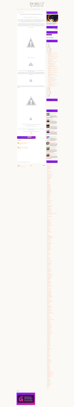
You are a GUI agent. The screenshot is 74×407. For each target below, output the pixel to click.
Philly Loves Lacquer (49, 292)
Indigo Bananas (49, 184)
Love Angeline (48, 348)
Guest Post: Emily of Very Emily (51, 80)
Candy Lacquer (49, 317)
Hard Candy (48, 334)
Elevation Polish (49, 164)
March (48, 91)
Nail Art (48, 218)
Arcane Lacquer (49, 309)
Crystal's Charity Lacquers (50, 275)
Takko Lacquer (48, 194)
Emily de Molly (48, 195)
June (48, 88)
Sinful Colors (48, 267)
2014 (48, 94)
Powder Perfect (49, 294)
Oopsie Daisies (49, 238)
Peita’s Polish (48, 365)
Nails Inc (48, 258)
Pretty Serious (48, 220)
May (48, 89)
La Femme (48, 339)
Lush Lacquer (48, 253)
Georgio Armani (49, 330)
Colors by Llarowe (49, 208)
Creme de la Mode (49, 274)
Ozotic (48, 363)
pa (47, 388)
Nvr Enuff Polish (49, 291)
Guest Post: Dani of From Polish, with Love (53, 83)
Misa (47, 217)
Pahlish (48, 163)
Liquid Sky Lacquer (49, 281)
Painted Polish (48, 364)
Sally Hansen (48, 212)
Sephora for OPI (49, 370)
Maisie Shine (48, 254)
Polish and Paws (21, 142)
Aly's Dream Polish (49, 307)
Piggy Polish (48, 366)
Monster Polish (49, 285)
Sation (48, 221)
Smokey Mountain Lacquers (50, 374)
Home (18, 9)
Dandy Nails (48, 321)
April (48, 90)
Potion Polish (48, 264)
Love (47, 347)
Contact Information (22, 9)
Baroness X (48, 244)
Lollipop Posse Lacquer (50, 175)
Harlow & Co (48, 335)
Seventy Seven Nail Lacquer (50, 372)
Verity (47, 382)
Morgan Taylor (48, 355)
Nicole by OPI (48, 361)
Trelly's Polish (48, 379)
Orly (47, 204)
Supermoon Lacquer (49, 301)
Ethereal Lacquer (49, 276)
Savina (48, 266)
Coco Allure (48, 320)
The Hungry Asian (49, 222)
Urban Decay (48, 380)
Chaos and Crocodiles (49, 173)
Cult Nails (48, 226)
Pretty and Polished (49, 265)
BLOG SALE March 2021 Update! (35, 9)
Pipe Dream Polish (49, 293)
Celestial (48, 318)
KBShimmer (48, 192)
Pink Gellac (48, 239)
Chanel (48, 272)
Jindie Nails (48, 337)
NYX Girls (48, 357)
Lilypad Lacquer (49, 202)
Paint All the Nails (49, 193)
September (49, 51)
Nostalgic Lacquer (49, 362)
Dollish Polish (48, 248)
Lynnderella (48, 185)
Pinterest (31, 134)
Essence (48, 229)
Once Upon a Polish (49, 262)
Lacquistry (48, 201)
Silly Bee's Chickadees (49, 200)
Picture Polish (48, 199)
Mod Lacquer (48, 354)
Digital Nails (48, 182)
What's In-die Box (49, 384)
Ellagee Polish (48, 228)
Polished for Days (49, 211)
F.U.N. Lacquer (49, 326)
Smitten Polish (48, 186)
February (49, 92)
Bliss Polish (48, 271)
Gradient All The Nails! (50, 60)
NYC (47, 256)
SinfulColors (48, 373)
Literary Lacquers (49, 282)
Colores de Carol (49, 273)
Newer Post (18, 165)
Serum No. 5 (48, 371)
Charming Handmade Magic (50, 319)
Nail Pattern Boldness (49, 236)
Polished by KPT (49, 263)
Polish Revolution (49, 240)
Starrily (48, 299)
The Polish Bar (48, 302)
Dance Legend (49, 246)
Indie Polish (48, 336)
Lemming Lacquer (49, 209)
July (48, 87)
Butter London (48, 245)
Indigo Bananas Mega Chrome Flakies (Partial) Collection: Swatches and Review (53, 148)
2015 (48, 47)
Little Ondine (48, 345)
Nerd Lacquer (48, 219)
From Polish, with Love (35, 17)
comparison (48, 303)
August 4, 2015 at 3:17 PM (27, 142)
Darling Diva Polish (49, 168)
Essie (47, 183)
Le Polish (48, 280)
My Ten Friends (49, 210)
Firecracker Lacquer (49, 249)
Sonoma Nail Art (49, 375)
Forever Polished (49, 328)
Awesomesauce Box (49, 310)
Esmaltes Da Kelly (49, 325)
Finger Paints (48, 231)
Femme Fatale (48, 230)
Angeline (48, 308)
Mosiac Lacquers (49, 356)
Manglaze (48, 284)
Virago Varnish (48, 383)
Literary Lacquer (49, 344)
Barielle (48, 311)
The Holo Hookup (49, 177)
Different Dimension (49, 166)
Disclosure (28, 9)
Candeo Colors (49, 316)
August (49, 52)
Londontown (48, 346)
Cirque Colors (48, 181)
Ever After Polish (49, 191)
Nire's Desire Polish (49, 290)
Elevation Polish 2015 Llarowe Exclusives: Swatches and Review (53, 154)
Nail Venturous (48, 257)
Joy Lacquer (48, 338)
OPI (47, 172)
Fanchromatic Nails (49, 327)
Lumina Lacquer (49, 203)
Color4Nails (48, 174)
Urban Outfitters (49, 381)
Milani (47, 353)
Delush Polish (48, 247)
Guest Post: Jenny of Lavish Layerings (52, 79)
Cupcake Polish (49, 167)
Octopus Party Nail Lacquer (50, 237)
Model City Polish (49, 235)
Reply (20, 144)
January (49, 93)
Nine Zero (48, 289)
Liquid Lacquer (49, 343)
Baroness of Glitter (49, 312)
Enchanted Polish (49, 190)
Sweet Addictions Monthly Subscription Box (52, 213)
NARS (48, 255)
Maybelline (48, 352)
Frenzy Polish (48, 329)
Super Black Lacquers (49, 300)
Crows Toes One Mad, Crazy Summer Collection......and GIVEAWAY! (53, 114)
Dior (47, 227)
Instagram (31, 133)
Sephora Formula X (49, 298)
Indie (47, 165)
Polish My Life (48, 176)
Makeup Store (48, 283)
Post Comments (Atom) (22, 166)
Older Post (44, 165)
